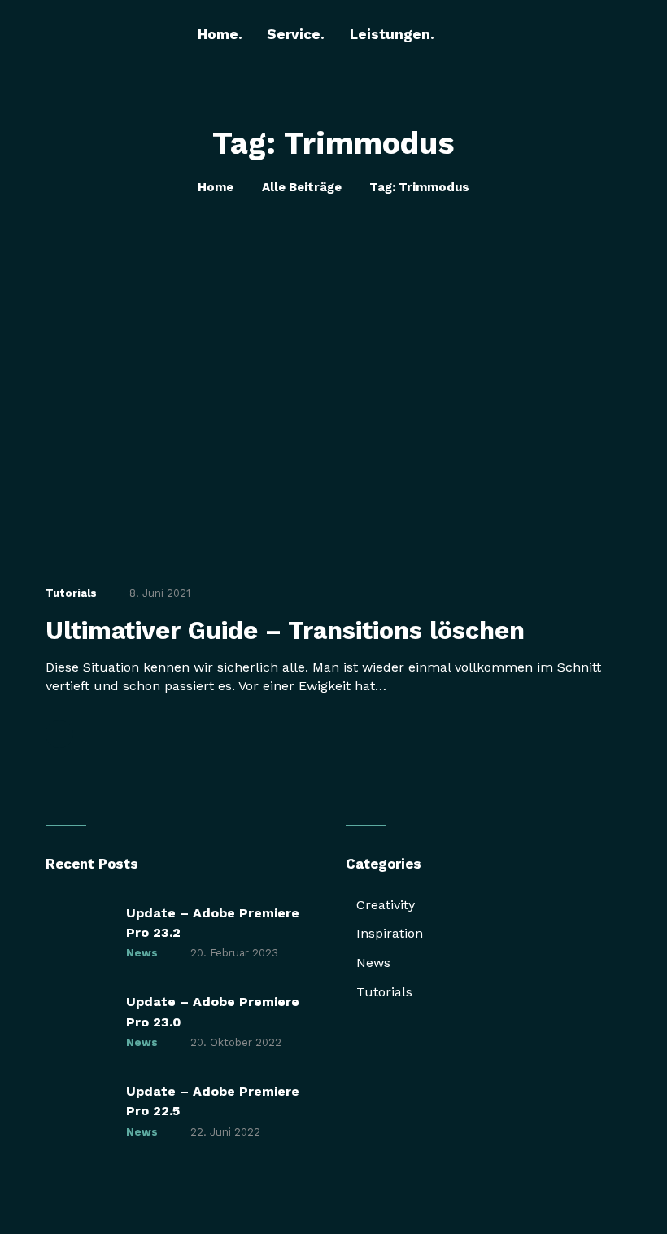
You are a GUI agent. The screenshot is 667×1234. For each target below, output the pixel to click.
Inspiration (389, 933)
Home (215, 187)
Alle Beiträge (302, 187)
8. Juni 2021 (159, 593)
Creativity (385, 904)
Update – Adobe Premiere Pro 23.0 (212, 1011)
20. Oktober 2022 (235, 1042)
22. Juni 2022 (225, 1132)
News (142, 953)
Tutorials (71, 593)
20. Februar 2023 (234, 953)
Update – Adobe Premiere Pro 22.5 (212, 1100)
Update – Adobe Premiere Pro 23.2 (212, 922)
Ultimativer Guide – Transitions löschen (285, 631)
